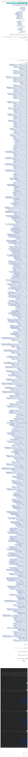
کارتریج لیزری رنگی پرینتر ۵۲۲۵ (21, 172)
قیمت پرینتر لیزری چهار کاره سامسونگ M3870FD (17, 235)
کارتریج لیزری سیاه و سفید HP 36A (20, 117)
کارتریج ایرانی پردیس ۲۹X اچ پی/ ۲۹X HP (19, 390)
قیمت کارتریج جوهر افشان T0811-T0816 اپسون (18, 243)
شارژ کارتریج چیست (23, 724)
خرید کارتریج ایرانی (23, 722)
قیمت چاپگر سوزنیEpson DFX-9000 (20, 276)
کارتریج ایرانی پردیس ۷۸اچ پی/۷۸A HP (19, 506)
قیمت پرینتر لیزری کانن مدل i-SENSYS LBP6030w (17, 185)
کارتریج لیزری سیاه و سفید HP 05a (20, 624)
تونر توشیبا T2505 (24, 83)
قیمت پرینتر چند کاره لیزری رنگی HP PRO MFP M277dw (16, 601)
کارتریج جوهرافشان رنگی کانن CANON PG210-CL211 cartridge (14, 469)
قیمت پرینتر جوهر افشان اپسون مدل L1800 (19, 326)
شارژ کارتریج (24, 698)
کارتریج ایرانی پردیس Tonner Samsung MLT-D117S (17, 578)
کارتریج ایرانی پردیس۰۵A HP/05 (21, 454)
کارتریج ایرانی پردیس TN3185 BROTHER (19, 522)
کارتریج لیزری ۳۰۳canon (22, 330)
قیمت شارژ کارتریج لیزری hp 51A (20, 201)
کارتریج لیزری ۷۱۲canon (22, 324)
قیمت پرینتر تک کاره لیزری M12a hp (20, 270)
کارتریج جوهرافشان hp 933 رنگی (21, 437)
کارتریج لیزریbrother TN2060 (21, 545)
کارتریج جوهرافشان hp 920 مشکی (20, 450)
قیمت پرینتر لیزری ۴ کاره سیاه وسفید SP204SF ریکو (17, 357)
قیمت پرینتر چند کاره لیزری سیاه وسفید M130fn (18, 121)
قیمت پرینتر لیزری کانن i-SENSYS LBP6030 (18, 179)
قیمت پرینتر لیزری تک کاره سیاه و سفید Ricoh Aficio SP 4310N (15, 392)
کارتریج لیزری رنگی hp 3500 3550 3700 (19, 204)
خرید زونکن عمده (24, 697)
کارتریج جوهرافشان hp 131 (22, 402)
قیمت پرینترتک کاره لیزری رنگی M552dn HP (18, 65)
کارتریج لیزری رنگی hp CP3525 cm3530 (19, 228)
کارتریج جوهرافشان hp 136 (22, 591)
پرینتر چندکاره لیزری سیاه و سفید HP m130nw (18, 301)
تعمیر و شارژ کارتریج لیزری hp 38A (20, 119)
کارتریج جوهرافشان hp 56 (22, 603)
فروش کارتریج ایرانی (23, 701)
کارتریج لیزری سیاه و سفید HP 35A (20, 123)
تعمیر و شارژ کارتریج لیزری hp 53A (20, 195)
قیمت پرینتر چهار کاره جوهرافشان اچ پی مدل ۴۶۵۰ (17, 628)
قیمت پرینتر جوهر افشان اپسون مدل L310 (19, 286)
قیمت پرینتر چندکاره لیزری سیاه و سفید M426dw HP (17, 371)
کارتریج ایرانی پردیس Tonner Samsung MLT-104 (17, 555)
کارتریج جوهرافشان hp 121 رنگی (21, 466)
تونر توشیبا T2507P (23, 69)
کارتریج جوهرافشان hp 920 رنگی (21, 572)
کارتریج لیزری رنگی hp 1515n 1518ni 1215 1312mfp (16, 216)
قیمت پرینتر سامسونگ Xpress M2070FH (19, 230)
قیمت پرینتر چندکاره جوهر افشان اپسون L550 (18, 247)
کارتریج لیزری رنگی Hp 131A (21, 299)
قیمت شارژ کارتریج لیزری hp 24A (20, 90)
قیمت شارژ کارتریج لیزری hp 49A (20, 206)
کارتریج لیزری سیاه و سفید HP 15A (20, 611)
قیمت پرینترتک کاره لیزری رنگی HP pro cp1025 (18, 518)
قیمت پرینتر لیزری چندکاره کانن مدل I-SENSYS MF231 (16, 197)
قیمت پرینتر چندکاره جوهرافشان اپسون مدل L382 (17, 303)
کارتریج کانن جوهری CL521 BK (21, 394)
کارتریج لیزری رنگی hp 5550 (21, 307)
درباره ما (22, 718)
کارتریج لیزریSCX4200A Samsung (20, 495)
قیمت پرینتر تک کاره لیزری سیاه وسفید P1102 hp (17, 94)
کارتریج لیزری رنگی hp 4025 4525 (20, 233)
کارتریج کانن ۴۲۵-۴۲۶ (23, 400)
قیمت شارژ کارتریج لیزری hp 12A (20, 620)
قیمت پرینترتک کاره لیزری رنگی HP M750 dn (18, 574)
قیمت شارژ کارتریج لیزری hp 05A (20, 634)
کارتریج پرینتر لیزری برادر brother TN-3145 (19, 568)
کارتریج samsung (23, 741)
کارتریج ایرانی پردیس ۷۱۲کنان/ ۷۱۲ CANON (18, 421)
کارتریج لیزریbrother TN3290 (21, 551)
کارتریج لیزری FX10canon (22, 348)
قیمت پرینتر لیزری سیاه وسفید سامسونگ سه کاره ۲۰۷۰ (16, 224)
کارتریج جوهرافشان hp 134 (22, 597)
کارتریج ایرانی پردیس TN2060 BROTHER (19, 514)
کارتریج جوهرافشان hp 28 (10, 36)
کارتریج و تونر (22, 36)
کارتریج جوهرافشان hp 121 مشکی (20, 458)
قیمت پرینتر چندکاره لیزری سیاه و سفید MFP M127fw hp (16, 448)
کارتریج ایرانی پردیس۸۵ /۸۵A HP (21, 493)
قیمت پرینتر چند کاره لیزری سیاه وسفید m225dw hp (17, 489)
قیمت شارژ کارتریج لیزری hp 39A (20, 125)
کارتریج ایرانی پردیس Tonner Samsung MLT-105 (17, 587)
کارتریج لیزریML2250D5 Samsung (20, 502)
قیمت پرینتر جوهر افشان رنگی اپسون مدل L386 (18, 295)
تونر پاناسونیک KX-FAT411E (22, 584)
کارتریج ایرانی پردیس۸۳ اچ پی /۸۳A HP (19, 446)
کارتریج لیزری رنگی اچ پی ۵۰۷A (21, 245)
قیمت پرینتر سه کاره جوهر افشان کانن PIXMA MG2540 (16, 212)
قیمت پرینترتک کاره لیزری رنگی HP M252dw (18, 531)
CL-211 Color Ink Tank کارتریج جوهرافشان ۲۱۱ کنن (17, 423)
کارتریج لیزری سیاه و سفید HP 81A (20, 166)
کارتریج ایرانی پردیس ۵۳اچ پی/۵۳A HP (19, 462)
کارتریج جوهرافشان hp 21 (22, 520)
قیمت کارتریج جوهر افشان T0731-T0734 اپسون (18, 237)
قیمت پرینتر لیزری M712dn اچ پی (20, 141)
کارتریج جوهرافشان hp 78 (22, 558)
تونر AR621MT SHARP (22, 607)
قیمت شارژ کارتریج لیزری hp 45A (20, 214)
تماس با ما (25, 718)
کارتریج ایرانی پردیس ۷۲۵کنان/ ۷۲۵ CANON (18, 404)
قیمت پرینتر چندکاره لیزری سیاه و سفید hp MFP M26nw (16, 388)
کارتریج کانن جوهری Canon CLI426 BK (19, 452)
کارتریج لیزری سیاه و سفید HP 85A (20, 175)
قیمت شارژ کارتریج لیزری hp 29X (20, 104)
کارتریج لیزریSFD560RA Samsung (20, 508)
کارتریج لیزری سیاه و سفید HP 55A (20, 79)
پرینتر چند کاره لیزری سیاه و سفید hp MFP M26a (17, 293)
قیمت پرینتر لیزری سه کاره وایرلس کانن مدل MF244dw (16, 208)
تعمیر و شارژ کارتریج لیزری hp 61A (20, 183)
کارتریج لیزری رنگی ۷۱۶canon (21, 336)
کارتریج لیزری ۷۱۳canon (22, 317)
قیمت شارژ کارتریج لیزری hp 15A (20, 67)
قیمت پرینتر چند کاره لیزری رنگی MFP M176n (18, 413)
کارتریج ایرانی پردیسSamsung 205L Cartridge (18, 541)
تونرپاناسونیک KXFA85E (22, 593)
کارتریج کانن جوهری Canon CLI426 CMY (19, 440)
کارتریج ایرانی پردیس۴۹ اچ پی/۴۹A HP (19, 487)
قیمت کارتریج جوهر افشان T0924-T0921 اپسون (18, 288)
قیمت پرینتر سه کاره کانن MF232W (20, 193)
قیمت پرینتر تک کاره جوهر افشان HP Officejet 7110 (17, 609)
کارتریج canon (24, 743)
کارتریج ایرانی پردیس (23, 700)
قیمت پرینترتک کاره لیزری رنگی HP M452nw (18, 539)
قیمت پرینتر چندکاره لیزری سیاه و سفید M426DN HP (17, 380)
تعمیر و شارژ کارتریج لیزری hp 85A (20, 150)
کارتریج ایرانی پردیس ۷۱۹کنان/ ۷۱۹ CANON (18, 411)
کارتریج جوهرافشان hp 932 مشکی (20, 427)
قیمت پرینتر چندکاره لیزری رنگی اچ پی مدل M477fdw (17, 77)
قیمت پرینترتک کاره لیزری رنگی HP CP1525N (18, 562)
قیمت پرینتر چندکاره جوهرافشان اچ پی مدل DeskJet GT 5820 (15, 615)
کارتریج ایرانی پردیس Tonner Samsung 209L (18, 564)
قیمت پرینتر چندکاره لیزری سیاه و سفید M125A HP (17, 406)
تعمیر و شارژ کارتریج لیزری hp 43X (20, 220)
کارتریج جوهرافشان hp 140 (22, 504)
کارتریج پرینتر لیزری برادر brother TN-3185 (19, 560)
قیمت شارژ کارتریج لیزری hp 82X (20, 156)
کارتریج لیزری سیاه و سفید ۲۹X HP (20, 133)
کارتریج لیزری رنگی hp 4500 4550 (20, 199)
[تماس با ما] (17, 755)
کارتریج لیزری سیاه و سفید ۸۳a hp (20, 332)
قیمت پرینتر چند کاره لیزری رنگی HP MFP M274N (17, 433)
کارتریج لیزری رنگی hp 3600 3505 (20, 257)
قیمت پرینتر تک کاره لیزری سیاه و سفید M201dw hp (17, 88)
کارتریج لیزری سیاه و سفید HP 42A (20, 110)
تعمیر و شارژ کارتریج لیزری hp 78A (20, 168)
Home (26, 36)
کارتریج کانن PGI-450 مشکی (21, 386)
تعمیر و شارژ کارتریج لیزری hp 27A (20, 96)
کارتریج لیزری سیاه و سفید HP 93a (20, 154)
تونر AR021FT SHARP (22, 630)
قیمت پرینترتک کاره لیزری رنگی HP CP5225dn (18, 553)
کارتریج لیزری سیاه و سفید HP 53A (20, 86)
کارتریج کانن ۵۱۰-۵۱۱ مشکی (21, 417)
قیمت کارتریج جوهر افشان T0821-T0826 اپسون (18, 305)
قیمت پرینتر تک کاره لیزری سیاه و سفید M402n (18, 262)
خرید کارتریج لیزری (23, 723)
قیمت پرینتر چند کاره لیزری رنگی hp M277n (18, 595)
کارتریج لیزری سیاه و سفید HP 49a (20, 92)
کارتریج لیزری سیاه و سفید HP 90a (20, 160)
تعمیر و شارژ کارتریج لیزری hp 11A (20, 626)
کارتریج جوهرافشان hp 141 (22, 582)
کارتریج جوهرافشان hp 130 (22, 535)
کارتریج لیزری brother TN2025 (21, 524)
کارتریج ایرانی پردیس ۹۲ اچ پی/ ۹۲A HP (19, 373)
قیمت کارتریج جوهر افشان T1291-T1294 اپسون (18, 264)
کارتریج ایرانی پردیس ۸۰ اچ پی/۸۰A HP (19, 471)
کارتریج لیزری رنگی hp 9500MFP (20, 187)
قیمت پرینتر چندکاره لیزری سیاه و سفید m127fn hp (17, 442)
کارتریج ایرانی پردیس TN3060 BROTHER (19, 334)
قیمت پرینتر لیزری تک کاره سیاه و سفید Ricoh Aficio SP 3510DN (14, 384)
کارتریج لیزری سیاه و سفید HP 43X (20, 98)
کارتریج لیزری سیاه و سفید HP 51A (20, 71)
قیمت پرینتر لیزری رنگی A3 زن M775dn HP (18, 425)
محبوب (23, 660)
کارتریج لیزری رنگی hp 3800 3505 (20, 274)
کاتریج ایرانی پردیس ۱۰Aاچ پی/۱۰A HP (19, 429)
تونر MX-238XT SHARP (22, 613)
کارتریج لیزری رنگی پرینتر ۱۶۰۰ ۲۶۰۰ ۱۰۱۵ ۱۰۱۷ (17, 210)
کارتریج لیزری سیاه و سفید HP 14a (20, 640)
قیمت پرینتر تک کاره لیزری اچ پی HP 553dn (18, 129)
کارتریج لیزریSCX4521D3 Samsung (20, 477)
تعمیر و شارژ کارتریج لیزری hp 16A (20, 81)
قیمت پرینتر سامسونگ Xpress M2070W (19, 218)
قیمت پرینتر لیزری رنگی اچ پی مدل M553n (19, 135)
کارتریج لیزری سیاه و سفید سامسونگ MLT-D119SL (17, 512)
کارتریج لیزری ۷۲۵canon (22, 369)
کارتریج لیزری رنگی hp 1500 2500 (20, 191)
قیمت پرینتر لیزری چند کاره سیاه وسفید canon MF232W (16, 164)
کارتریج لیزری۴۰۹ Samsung (21, 516)
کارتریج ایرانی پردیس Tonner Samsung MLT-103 (17, 533)
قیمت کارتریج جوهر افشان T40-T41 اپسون (19, 278)
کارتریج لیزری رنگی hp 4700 (21, 239)
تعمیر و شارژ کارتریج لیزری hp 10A (20, 73)
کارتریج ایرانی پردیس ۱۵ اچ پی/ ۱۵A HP (19, 435)
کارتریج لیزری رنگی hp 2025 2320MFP (19, 311)
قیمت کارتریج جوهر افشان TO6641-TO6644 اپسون (17, 255)
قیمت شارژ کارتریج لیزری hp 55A (20, 189)
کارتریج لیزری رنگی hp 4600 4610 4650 (19, 282)
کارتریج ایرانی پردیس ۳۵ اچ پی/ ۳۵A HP (19, 346)
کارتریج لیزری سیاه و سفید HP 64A (20, 148)
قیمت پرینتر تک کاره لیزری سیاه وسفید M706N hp (17, 102)
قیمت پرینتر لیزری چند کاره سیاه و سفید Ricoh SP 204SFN (15, 363)
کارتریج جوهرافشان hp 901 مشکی (20, 419)
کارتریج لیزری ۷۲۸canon (22, 361)
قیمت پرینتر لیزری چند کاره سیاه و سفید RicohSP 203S (16, 367)
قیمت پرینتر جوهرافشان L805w (21, 259)
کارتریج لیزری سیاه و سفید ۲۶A (21, 144)
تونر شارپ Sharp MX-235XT (21, 622)
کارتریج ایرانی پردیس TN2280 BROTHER (19, 328)
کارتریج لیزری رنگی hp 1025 (21, 181)
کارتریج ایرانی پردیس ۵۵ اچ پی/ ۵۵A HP (19, 353)
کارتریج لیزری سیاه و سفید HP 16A (20, 632)
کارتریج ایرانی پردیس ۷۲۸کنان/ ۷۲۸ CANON (18, 396)
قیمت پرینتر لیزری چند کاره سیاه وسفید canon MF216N (16, 152)
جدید (24, 661)
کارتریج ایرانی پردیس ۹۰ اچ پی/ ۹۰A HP (19, 382)
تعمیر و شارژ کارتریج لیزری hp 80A (20, 162)
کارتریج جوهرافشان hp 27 (22, 485)
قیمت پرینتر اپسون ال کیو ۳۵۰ (21, 309)
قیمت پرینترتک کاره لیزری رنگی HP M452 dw (18, 547)
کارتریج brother (24, 740)
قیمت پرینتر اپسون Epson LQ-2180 (20, 268)
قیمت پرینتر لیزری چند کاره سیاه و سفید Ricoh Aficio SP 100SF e (14, 344)
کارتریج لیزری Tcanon (23, 342)
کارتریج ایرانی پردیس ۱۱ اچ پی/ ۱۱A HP (19, 340)
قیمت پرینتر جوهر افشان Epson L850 (20, 315)
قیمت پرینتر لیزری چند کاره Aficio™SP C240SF (18, 375)
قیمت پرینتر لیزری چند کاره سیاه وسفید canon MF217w (16, 158)
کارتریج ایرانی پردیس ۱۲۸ (22, 510)
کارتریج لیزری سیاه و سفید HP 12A (20, 618)
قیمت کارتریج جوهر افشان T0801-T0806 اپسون (18, 313)
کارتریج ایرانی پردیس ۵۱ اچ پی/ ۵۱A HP (19, 359)
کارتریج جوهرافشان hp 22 (22, 526)
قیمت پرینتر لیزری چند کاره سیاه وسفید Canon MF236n (16, 170)
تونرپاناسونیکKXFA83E (22, 576)
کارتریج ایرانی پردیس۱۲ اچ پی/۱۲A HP (19, 500)
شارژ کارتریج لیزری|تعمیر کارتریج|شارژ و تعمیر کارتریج (16, 280)
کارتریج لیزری (24, 702)
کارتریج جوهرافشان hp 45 (22, 566)
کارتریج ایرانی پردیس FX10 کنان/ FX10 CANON (18, 322)
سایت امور (25, 747)
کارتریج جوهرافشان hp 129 (22, 543)
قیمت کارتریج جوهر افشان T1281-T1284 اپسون (18, 297)
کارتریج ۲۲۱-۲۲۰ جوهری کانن (21, 460)
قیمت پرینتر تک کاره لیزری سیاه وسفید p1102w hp (17, 284)
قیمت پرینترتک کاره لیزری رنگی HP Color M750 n (17, 580)
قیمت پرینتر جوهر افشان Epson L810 (20, 253)
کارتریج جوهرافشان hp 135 (22, 415)
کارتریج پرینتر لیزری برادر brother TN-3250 (19, 537)
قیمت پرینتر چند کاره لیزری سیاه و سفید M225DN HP (17, 473)
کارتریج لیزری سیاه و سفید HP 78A (20, 127)
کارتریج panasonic (23, 742)
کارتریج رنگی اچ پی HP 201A (21, 290)
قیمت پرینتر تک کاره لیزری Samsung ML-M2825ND (17, 241)
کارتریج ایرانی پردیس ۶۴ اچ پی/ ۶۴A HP (19, 365)
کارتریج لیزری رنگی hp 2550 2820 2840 (19, 251)
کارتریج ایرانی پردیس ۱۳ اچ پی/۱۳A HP (19, 481)
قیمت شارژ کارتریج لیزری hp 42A (20, 226)
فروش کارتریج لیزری (23, 703)
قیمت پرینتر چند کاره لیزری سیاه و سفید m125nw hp (17, 398)
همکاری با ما (25, 720)
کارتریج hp (17, 36)
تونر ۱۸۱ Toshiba (24, 75)
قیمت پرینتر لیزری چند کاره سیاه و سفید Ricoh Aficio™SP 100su (14, 338)
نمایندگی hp (25, 721)
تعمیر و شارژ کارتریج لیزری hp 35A (20, 106)
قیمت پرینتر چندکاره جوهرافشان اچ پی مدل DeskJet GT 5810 (15, 636)
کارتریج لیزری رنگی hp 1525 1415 (20, 266)
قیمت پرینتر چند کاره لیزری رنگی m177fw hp (18, 589)
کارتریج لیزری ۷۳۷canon (22, 355)
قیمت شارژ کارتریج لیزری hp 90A (20, 146)
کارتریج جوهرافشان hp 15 (22, 497)
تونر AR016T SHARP (23, 638)
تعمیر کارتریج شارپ (23, 100)
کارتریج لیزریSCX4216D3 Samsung (20, 483)
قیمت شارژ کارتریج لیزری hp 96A (20, 131)
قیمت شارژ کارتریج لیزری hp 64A (20, 177)
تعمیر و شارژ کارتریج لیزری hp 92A (20, 137)
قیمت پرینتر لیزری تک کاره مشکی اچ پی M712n (18, 108)
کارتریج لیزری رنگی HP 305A (21, 222)
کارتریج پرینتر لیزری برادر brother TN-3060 (19, 529)
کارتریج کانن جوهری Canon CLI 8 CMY (19, 431)
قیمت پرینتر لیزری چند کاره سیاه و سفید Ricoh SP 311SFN (15, 351)
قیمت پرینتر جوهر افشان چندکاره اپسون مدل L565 (17, 319)
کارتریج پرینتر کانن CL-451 (22, 377)
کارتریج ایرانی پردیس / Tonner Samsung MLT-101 (17, 549)
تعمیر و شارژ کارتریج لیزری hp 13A (20, 605)
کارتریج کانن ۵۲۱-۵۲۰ (23, 408)
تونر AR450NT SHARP (22, 599)
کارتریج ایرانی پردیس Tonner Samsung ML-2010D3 (17, 570)
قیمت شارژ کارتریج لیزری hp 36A (20, 112)
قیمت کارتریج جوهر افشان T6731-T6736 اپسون (18, 249)
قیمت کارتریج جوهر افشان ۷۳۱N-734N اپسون (18, 272)
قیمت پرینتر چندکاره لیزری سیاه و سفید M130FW (17, 115)
